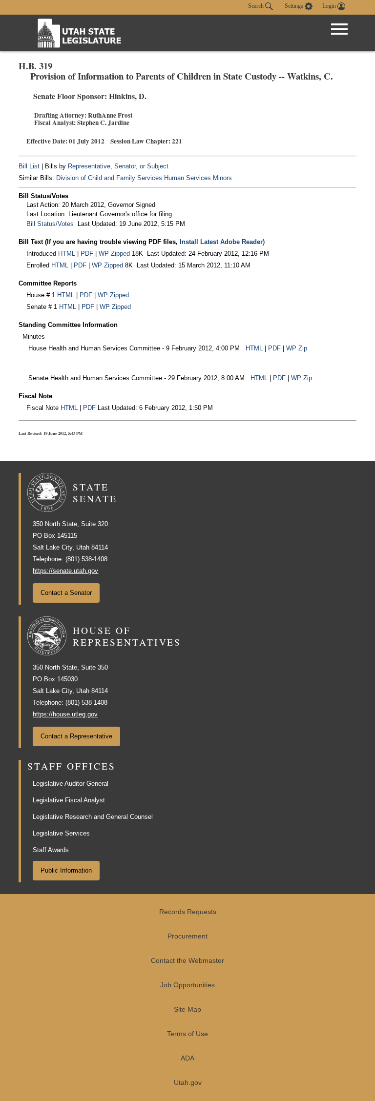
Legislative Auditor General (70, 783)
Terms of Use (187, 1034)
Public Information (66, 870)
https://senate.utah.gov (65, 570)
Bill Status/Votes (50, 223)
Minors (222, 178)
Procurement (187, 936)
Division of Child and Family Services (109, 178)
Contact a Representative (76, 736)
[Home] (80, 33)
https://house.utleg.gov (65, 714)
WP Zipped (114, 253)
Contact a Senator (66, 592)
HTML (66, 253)
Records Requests (187, 912)
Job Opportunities (187, 985)
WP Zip (296, 348)
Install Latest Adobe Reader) (222, 241)
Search (256, 5)
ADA (187, 1058)
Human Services (187, 178)
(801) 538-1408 (86, 559)
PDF (87, 253)
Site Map (187, 1009)
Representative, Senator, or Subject (118, 166)
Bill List (29, 166)
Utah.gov (188, 1082)
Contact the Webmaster (187, 960)
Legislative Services (61, 833)
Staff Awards (51, 850)
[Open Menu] (339, 29)
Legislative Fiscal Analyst (69, 800)
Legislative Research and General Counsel (93, 816)
